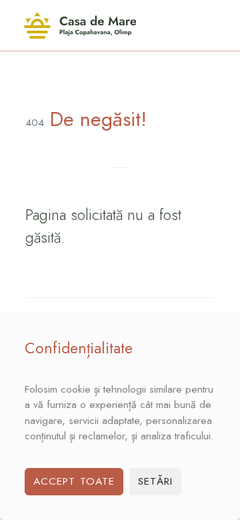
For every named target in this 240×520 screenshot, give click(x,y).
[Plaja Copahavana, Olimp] (80, 25)
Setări (155, 481)
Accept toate (74, 481)
